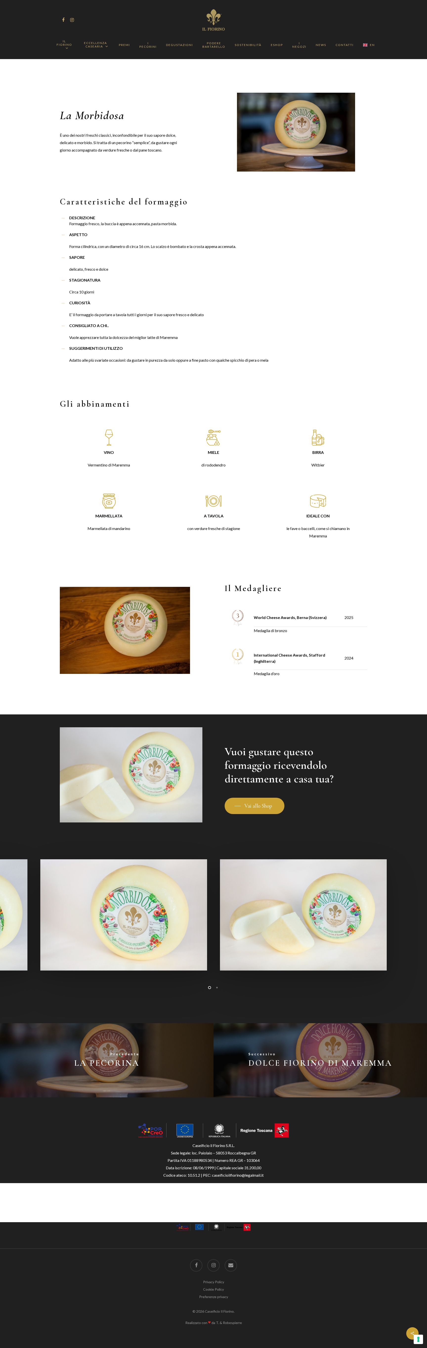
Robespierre (232, 1323)
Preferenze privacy (213, 1297)
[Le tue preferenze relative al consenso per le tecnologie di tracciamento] (418, 1339)
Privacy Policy (213, 1282)
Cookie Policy (213, 1289)
